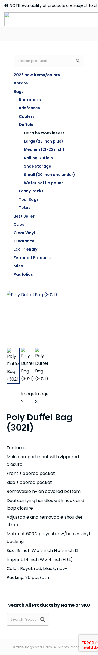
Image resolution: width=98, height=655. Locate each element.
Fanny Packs (31, 191)
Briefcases (29, 108)
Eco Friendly (25, 249)
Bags (19, 91)
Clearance (24, 241)
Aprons (21, 83)
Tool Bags (29, 199)
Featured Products (32, 257)
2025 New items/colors (37, 75)
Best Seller (24, 216)
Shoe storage (37, 166)
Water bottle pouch (44, 183)
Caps (19, 224)
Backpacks (30, 99)
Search (78, 61)
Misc (18, 266)
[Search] (42, 619)
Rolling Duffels (38, 158)
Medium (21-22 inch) (44, 149)
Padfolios (23, 274)
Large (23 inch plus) (43, 141)
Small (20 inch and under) (49, 174)
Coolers (27, 116)
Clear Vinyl (24, 233)
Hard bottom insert (44, 133)
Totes (24, 207)
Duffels (26, 124)
